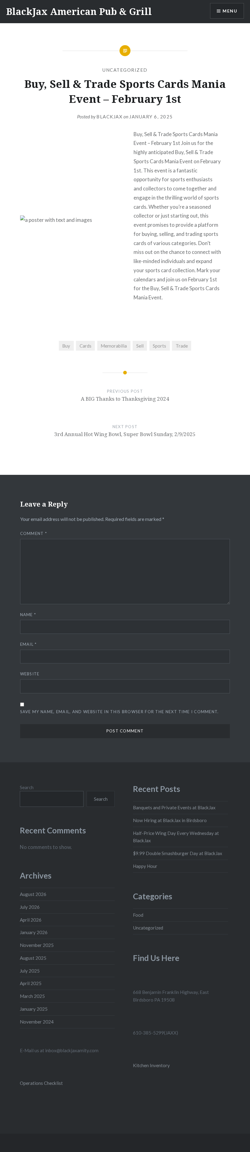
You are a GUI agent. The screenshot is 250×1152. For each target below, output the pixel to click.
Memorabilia (114, 345)
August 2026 (33, 894)
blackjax (109, 116)
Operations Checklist (41, 1083)
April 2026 (30, 920)
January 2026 (34, 932)
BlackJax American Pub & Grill (79, 11)
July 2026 (30, 907)
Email (28, 644)
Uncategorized (125, 70)
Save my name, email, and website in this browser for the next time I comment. (119, 711)
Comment (33, 533)
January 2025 (34, 1009)
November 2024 (37, 1021)
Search (27, 787)
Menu (230, 10)
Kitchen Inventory (151, 1065)
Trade (182, 345)
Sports (159, 345)
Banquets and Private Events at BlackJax (174, 807)
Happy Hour (145, 866)
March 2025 (32, 996)
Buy (66, 345)
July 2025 (30, 970)
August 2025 (33, 958)
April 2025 (30, 983)
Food (138, 915)
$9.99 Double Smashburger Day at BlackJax (177, 853)
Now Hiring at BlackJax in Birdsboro (170, 820)
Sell (140, 345)
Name (28, 614)
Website (30, 673)
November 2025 (37, 945)
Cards (85, 345)
